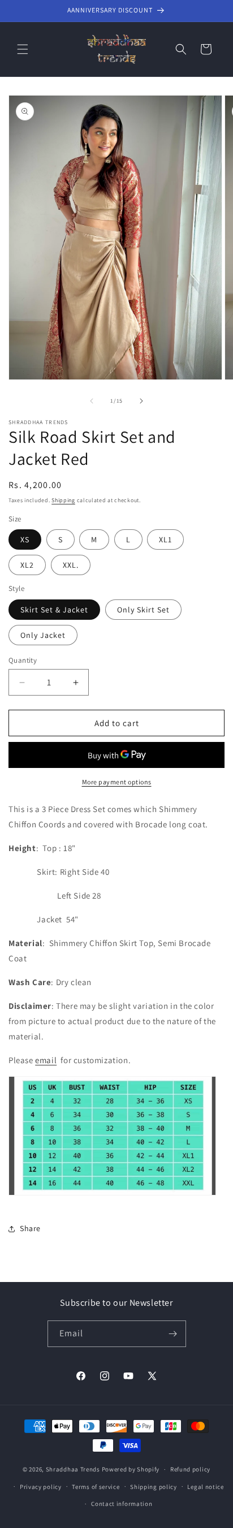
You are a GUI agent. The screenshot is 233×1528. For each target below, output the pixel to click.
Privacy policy (41, 1487)
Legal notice (205, 1487)
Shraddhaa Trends (73, 1469)
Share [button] (30, 1228)
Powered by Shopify (131, 1469)
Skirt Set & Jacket (54, 610)
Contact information (121, 1504)
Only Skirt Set (143, 610)
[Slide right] (141, 401)
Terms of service (95, 1487)
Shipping (63, 500)
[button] (22, 49)
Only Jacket (43, 635)
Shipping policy (153, 1487)
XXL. (71, 565)
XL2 (27, 565)
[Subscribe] (173, 1333)
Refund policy (190, 1469)
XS (24, 539)
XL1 (165, 539)
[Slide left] (91, 401)
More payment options (117, 782)
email (46, 1060)
